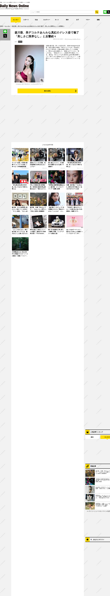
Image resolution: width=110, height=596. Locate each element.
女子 (77, 19)
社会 (36, 19)
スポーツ (26, 19)
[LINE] (105, 12)
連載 (98, 19)
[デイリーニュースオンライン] (14, 6)
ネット (57, 19)
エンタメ (15, 19)
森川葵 (20, 41)
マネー (88, 19)
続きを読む (47, 91)
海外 (67, 19)
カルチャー (46, 19)
